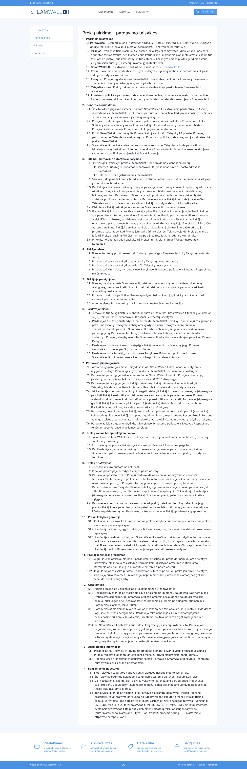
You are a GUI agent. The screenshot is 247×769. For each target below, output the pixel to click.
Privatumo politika (185, 764)
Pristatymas (41, 30)
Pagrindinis (105, 11)
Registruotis (211, 3)
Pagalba (124, 11)
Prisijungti (194, 3)
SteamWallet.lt (53, 12)
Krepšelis (205, 11)
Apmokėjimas (42, 37)
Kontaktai (142, 11)
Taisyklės (200, 764)
